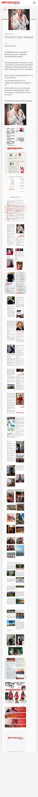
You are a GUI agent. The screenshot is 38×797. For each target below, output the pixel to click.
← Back (4, 10)
